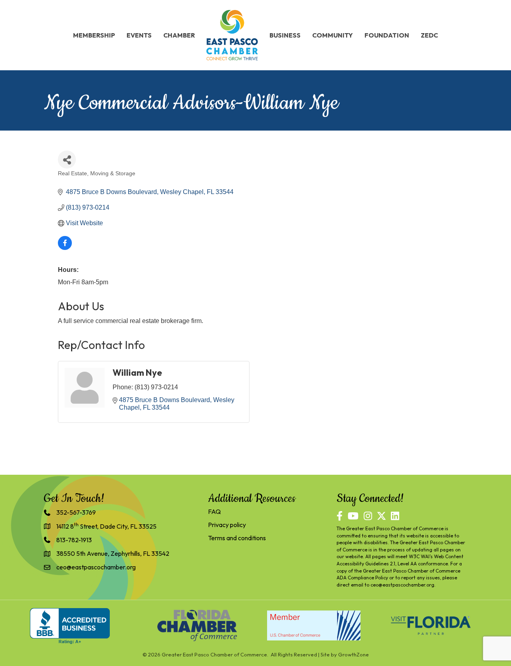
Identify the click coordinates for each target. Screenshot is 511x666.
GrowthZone (353, 654)
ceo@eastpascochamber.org (402, 585)
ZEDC (429, 35)
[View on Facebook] (65, 247)
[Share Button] (67, 159)
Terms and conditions (237, 538)
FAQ (214, 511)
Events (139, 35)
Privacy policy (227, 525)
